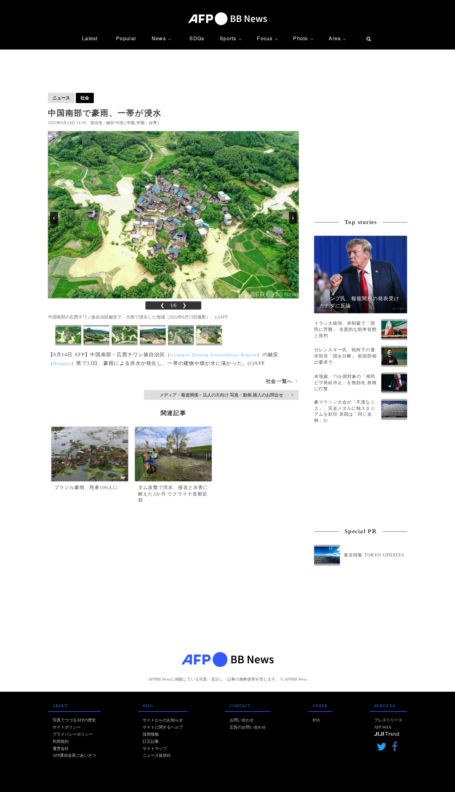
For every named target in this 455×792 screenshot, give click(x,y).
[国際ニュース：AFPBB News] (227, 18)
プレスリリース (388, 720)
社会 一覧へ (281, 381)
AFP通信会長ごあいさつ (74, 755)
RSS (316, 720)
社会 (84, 97)
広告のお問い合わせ (248, 727)
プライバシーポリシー (73, 734)
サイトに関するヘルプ (163, 727)
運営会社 (61, 748)
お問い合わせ (242, 720)
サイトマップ (155, 748)
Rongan (62, 363)
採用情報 (151, 734)
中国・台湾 (146, 122)
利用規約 (61, 741)
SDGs (196, 38)
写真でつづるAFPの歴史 (74, 720)
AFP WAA (382, 727)
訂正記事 (151, 741)
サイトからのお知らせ (163, 720)
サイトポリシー (67, 727)
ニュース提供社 (157, 755)
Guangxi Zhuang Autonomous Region (213, 354)
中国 (131, 122)
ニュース (61, 97)
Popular (126, 38)
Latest (90, 38)
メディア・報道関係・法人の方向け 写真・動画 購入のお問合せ (226, 394)
